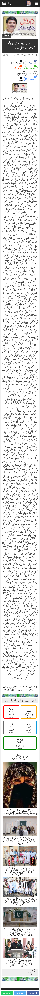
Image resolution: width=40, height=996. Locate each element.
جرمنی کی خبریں (12, 690)
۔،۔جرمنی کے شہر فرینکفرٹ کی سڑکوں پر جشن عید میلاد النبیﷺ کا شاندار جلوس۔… (20, 901)
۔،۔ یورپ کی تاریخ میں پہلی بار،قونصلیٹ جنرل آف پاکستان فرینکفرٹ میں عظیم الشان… (20, 962)
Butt (33, 55)
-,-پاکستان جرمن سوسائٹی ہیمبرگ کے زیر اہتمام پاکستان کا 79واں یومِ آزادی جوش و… (20, 841)
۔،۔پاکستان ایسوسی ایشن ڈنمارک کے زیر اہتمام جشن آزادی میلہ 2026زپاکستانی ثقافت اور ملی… (20, 932)
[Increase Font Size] (7, 55)
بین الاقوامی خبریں (24, 690)
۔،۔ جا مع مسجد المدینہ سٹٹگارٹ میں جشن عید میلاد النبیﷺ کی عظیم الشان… (20, 871)
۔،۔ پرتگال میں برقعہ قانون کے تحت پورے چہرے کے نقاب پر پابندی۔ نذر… (20, 812)
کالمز (5, 690)
